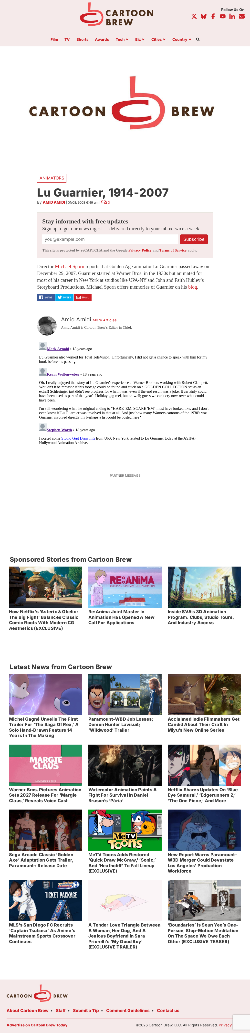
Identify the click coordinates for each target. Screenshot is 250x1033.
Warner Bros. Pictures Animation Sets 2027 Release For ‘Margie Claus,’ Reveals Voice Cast (45, 795)
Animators (52, 178)
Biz (138, 40)
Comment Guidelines (128, 1010)
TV (67, 40)
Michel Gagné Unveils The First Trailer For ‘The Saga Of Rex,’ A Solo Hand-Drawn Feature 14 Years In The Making (44, 727)
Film (54, 40)
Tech (120, 40)
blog (192, 287)
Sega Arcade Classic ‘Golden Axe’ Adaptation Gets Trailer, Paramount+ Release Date (41, 860)
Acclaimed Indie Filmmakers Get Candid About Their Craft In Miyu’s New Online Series (204, 725)
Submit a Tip (86, 1010)
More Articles (105, 320)
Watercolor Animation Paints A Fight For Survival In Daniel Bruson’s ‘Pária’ (122, 795)
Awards (102, 40)
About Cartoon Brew (28, 1010)
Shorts (82, 40)
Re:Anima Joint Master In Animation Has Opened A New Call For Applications (121, 617)
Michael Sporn (69, 266)
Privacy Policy (140, 250)
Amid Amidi (54, 202)
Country (179, 40)
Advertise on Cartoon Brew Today (37, 1025)
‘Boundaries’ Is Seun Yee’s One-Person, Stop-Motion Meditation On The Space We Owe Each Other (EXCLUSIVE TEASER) (203, 933)
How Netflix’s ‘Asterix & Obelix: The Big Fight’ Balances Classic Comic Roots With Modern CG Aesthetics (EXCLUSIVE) (44, 620)
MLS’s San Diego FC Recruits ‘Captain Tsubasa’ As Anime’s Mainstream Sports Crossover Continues (42, 933)
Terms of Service (173, 250)
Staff (61, 1010)
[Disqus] (125, 401)
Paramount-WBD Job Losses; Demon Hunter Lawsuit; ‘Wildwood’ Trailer (120, 725)
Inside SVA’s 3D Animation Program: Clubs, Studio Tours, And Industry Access (201, 617)
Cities (156, 40)
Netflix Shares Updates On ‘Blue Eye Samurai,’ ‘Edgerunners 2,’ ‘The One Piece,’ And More (203, 795)
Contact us (168, 1010)
